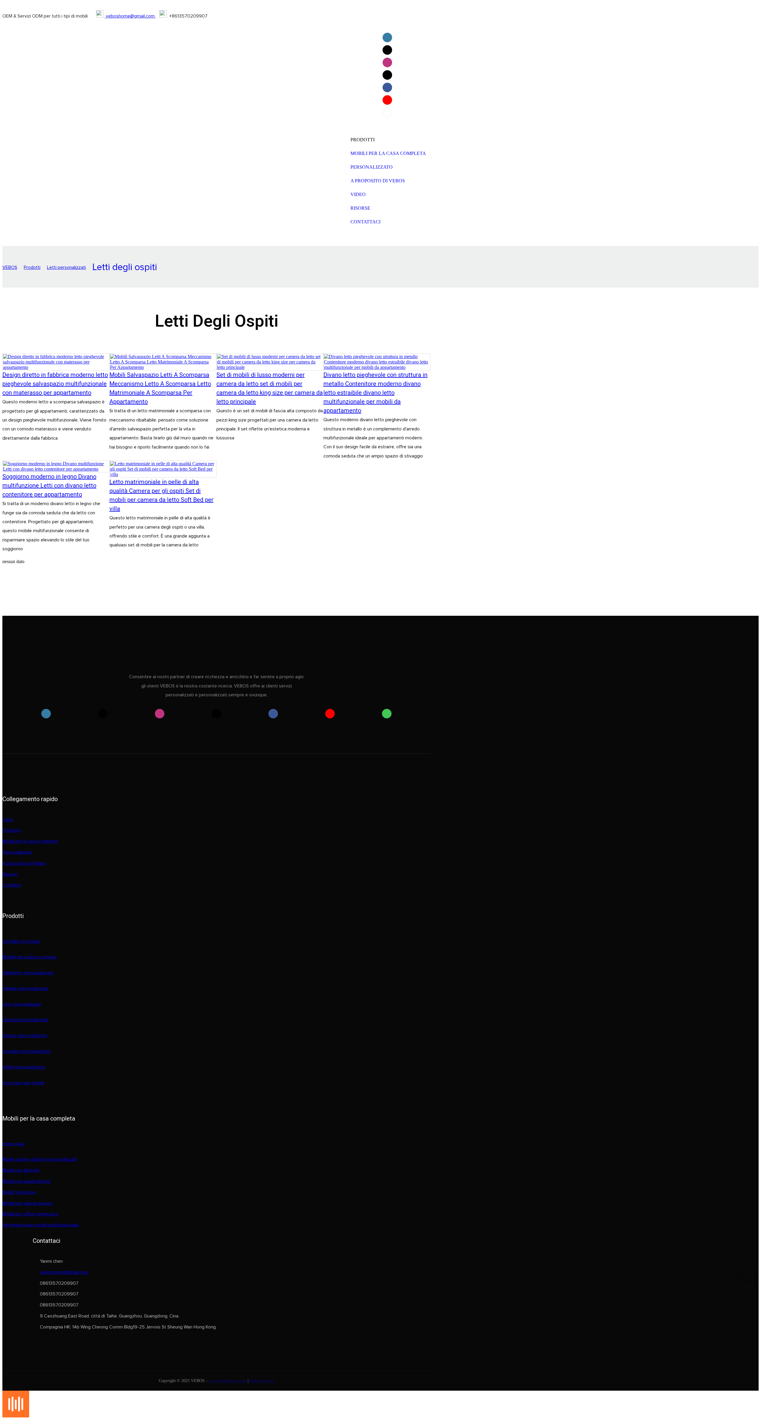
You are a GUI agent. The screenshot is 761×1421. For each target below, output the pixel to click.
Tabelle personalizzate (25, 988)
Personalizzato (17, 852)
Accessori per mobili (23, 1082)
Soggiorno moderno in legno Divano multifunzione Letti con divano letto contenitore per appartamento (49, 485)
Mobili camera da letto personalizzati (39, 1159)
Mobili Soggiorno (19, 1192)
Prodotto (11, 830)
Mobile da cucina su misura (29, 957)
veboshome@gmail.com (130, 16)
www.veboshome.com (228, 1380)
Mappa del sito (262, 1380)
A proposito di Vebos (24, 863)
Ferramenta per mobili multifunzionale (40, 1225)
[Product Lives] (15, 1415)
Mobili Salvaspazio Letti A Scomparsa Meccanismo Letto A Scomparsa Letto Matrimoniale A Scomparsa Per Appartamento (160, 388)
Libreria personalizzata (25, 1019)
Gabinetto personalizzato (28, 972)
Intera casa (13, 1143)
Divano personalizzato (25, 1035)
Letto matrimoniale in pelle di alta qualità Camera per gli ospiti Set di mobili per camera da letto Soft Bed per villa (161, 495)
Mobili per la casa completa (30, 841)
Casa (7, 819)
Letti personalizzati (66, 267)
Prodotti (32, 267)
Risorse (10, 874)
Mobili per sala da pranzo (27, 1203)
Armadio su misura (21, 941)
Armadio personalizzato (26, 1051)
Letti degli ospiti (124, 267)
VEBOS (9, 267)
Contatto (11, 885)
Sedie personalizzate (23, 1067)
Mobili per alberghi (20, 1170)
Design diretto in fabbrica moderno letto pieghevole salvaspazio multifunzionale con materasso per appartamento (55, 384)
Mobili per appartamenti (26, 1181)
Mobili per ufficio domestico (30, 1214)
